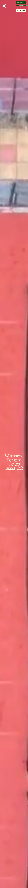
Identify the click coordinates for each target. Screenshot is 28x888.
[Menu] (9, 6)
